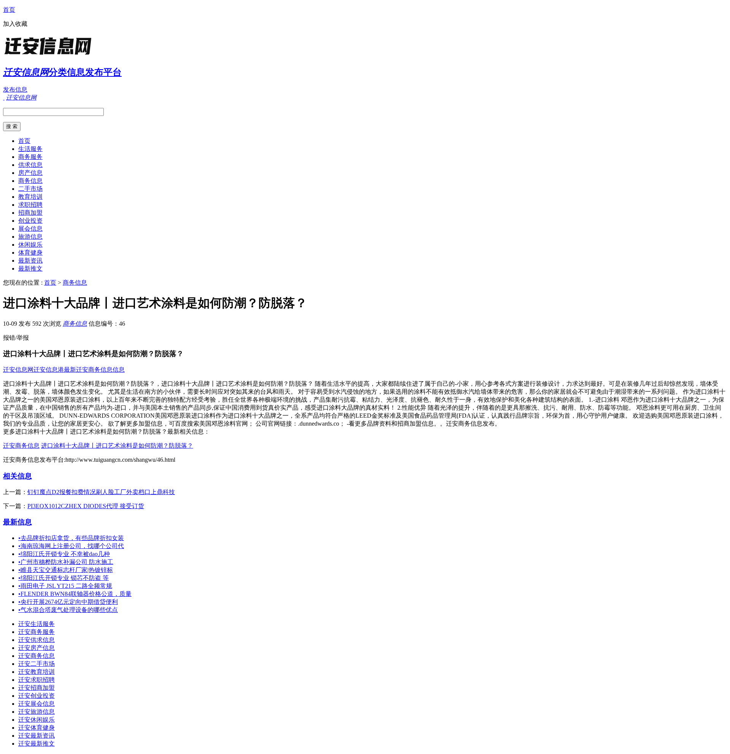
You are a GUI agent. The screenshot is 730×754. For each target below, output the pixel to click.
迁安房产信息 (36, 648)
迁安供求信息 (36, 640)
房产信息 (30, 172)
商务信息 (30, 180)
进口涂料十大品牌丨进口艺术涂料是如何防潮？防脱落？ (117, 445)
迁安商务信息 (21, 445)
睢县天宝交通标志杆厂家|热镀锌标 (65, 570)
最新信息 (17, 522)
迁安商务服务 (36, 632)
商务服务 (30, 157)
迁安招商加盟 (36, 687)
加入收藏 (15, 24)
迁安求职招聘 (36, 679)
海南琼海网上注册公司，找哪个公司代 (71, 546)
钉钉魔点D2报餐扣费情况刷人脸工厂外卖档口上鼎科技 (101, 492)
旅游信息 (30, 236)
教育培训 (30, 196)
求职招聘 (30, 204)
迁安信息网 (18, 369)
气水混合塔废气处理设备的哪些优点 (68, 610)
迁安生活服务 (36, 624)
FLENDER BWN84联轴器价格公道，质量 (75, 594)
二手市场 (30, 188)
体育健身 (30, 252)
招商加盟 (30, 212)
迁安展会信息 (36, 703)
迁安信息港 (48, 369)
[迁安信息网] (50, 55)
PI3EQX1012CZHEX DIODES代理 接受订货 (85, 506)
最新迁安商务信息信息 (94, 369)
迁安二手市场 (36, 664)
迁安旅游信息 (36, 711)
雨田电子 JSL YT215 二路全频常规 (65, 586)
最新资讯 (30, 260)
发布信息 (15, 89)
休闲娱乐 (30, 244)
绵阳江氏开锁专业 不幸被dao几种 (64, 554)
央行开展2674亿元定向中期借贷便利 (68, 602)
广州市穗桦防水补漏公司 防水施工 (65, 562)
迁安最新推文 (36, 743)
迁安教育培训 (36, 671)
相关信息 (17, 476)
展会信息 (30, 228)
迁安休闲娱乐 (36, 719)
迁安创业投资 (36, 695)
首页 (9, 9)
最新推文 (30, 268)
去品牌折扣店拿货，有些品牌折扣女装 (71, 538)
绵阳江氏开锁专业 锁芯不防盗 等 (63, 578)
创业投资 (30, 220)
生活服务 (30, 149)
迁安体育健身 (36, 727)
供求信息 (30, 165)
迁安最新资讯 (36, 735)
